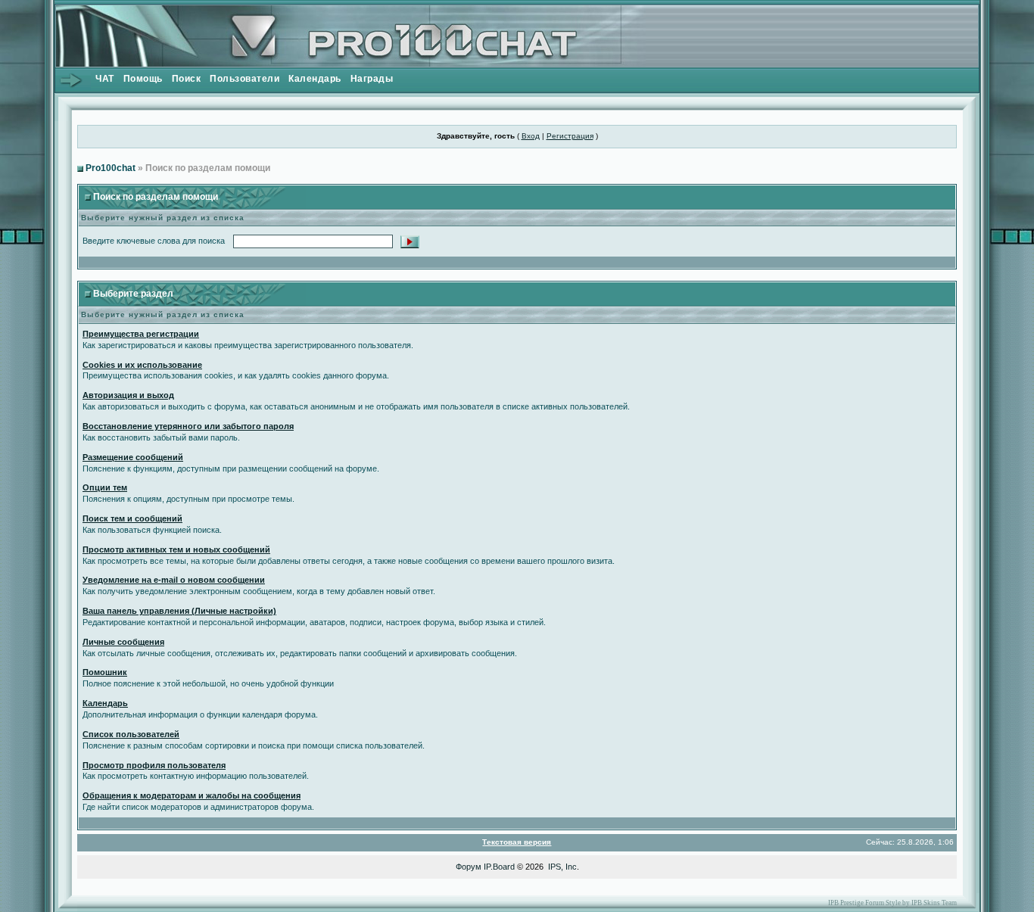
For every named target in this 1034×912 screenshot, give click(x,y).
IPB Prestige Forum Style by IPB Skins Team (892, 903)
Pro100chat (110, 168)
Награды (372, 78)
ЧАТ (104, 78)
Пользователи (244, 78)
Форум (468, 866)
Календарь (314, 78)
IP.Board (499, 866)
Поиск (186, 78)
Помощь (143, 78)
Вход (531, 136)
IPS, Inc (562, 866)
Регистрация (570, 136)
